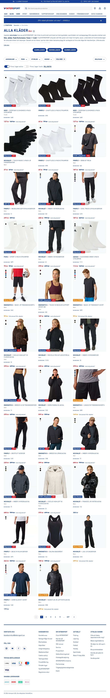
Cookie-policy (43, 655)
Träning (75, 635)
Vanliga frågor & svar (45, 639)
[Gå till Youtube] (13, 648)
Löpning (76, 639)
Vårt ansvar (59, 644)
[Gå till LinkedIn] (25, 648)
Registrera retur (44, 672)
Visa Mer (59, 59)
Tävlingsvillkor (43, 659)
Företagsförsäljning (62, 657)
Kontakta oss (43, 635)
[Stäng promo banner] (101, 20)
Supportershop (48, 14)
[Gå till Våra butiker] (95, 8)
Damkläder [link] (39, 50)
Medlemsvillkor (44, 652)
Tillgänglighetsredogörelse (65, 667)
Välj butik (47, 66)
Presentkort (60, 651)
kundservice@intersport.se (14, 635)
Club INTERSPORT (62, 635)
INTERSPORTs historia (63, 661)
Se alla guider (95, 658)
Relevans (98, 59)
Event (58, 671)
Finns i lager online (16, 66)
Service (58, 647)
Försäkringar (43, 665)
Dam (5, 14)
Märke (47, 59)
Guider (71, 14)
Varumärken (34, 14)
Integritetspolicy (44, 649)
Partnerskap (60, 664)
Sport (24, 14)
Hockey (75, 649)
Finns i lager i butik (36, 66)
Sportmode (76, 652)
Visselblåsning (43, 662)
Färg (23, 59)
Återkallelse (43, 642)
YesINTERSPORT (44, 669)
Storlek (34, 59)
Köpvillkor (42, 645)
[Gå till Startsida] (12, 8)
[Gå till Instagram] (7, 648)
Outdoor (76, 642)
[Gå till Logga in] (100, 8)
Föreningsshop (83, 14)
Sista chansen (96, 14)
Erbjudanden (61, 14)
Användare (10, 59)
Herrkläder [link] (54, 50)
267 (68, 617)
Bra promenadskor (97, 649)
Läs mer (6, 45)
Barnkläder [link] (70, 50)
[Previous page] (36, 617)
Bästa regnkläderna (97, 641)
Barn (12, 14)
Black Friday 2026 (79, 655)
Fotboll (75, 645)
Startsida (8, 25)
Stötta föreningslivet (62, 654)
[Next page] (74, 617)
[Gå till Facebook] (19, 648)
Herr (18, 14)
